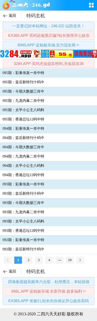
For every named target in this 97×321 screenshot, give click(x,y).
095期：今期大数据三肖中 (23, 91)
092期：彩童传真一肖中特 (23, 240)
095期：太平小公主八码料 (23, 110)
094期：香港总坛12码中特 (23, 175)
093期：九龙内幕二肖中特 (23, 212)
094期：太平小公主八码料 (23, 166)
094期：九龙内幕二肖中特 (23, 156)
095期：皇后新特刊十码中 (23, 82)
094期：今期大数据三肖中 (23, 147)
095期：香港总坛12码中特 (23, 119)
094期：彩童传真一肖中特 (23, 128)
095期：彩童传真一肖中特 (23, 73)
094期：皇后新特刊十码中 (23, 138)
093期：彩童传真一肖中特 (23, 184)
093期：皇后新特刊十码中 (23, 193)
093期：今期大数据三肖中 (23, 203)
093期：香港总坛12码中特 (23, 231)
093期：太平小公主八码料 (23, 221)
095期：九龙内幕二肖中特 (23, 101)
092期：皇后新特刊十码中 (23, 249)
